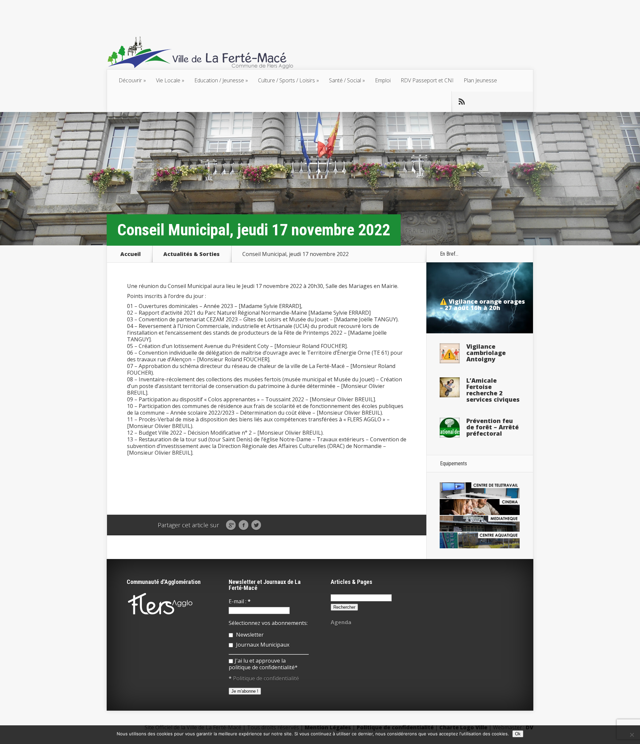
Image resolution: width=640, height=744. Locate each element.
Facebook (243, 525)
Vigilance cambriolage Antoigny (486, 352)
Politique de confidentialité (266, 678)
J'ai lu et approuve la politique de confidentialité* (263, 664)
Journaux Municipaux (262, 644)
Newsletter (249, 634)
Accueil (130, 254)
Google (231, 525)
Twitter (256, 525)
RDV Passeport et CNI (427, 80)
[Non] (631, 734)
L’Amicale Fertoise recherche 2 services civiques (493, 389)
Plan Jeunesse (480, 80)
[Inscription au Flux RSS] (462, 101)
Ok (518, 733)
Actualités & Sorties (191, 254)
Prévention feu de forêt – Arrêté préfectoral (492, 427)
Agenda (341, 622)
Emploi (383, 80)
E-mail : (240, 601)
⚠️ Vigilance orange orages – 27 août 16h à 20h (482, 304)
